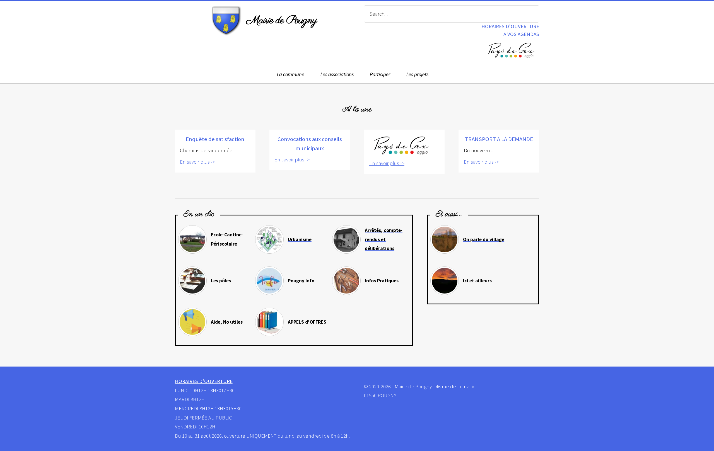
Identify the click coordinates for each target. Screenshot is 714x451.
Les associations (337, 74)
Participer (380, 74)
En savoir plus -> (197, 162)
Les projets (417, 74)
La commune (290, 74)
